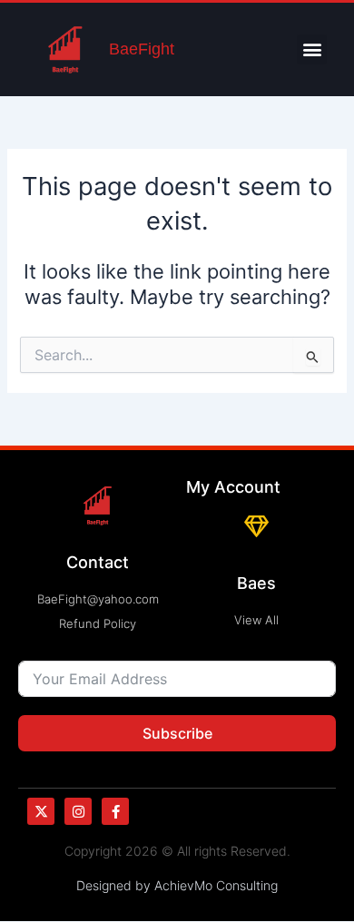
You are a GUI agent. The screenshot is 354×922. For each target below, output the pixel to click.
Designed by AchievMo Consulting (177, 885)
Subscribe (177, 733)
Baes (256, 583)
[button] (312, 49)
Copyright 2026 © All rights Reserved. (177, 850)
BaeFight (141, 49)
